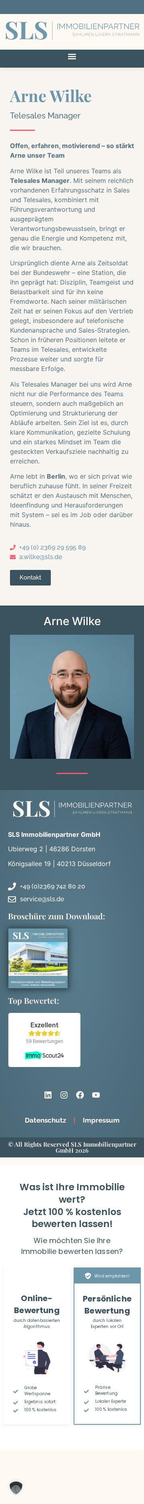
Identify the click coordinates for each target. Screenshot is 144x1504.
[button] (72, 56)
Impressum (101, 1120)
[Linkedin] (48, 1095)
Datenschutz (45, 1120)
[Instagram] (64, 1095)
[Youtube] (96, 1095)
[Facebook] (80, 1095)
